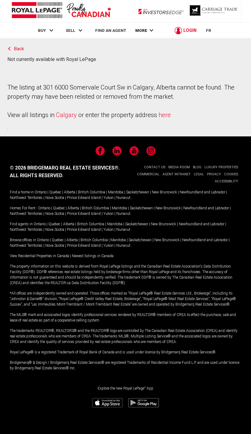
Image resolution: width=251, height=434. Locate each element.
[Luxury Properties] (214, 11)
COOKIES (231, 174)
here (165, 115)
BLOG (197, 167)
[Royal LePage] (61, 11)
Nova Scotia (54, 198)
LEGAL (199, 174)
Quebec (55, 192)
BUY (42, 30)
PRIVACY (214, 174)
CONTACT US (154, 167)
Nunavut (123, 198)
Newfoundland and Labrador (202, 192)
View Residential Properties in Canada (39, 256)
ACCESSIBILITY (226, 181)
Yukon (108, 198)
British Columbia (91, 192)
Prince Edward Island (84, 198)
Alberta (69, 192)
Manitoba (115, 192)
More (141, 30)
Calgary (66, 115)
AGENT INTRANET (177, 174)
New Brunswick (164, 192)
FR (208, 30)
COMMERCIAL (148, 174)
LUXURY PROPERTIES (221, 167)
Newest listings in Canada (93, 256)
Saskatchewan (137, 192)
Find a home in (22, 192)
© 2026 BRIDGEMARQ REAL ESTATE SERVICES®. (65, 168)
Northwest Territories (26, 198)
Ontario (41, 192)
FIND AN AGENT (110, 30)
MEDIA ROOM (179, 167)
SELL (70, 30)
